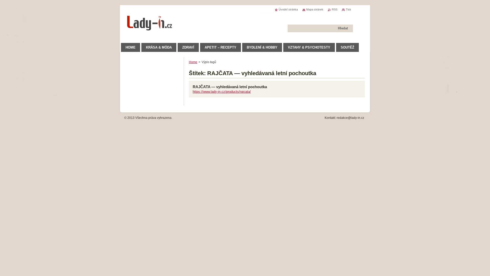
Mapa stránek (314, 9)
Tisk (348, 9)
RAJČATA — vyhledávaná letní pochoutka (230, 87)
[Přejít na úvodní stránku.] (150, 28)
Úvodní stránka (288, 9)
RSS (334, 9)
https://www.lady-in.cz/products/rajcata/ (222, 92)
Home (193, 62)
